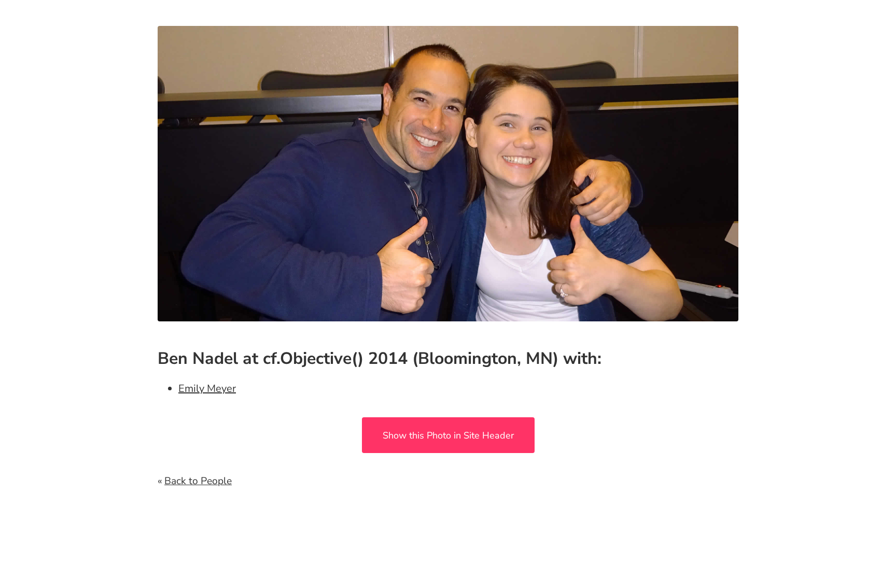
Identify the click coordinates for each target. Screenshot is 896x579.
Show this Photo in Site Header (448, 435)
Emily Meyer (207, 389)
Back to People (198, 481)
